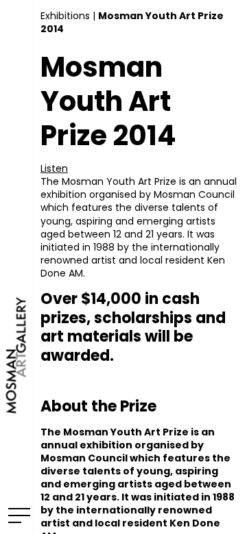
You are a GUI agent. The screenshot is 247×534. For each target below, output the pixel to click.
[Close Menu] (17, 515)
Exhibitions (65, 16)
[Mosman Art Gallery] (16, 267)
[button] (54, 168)
